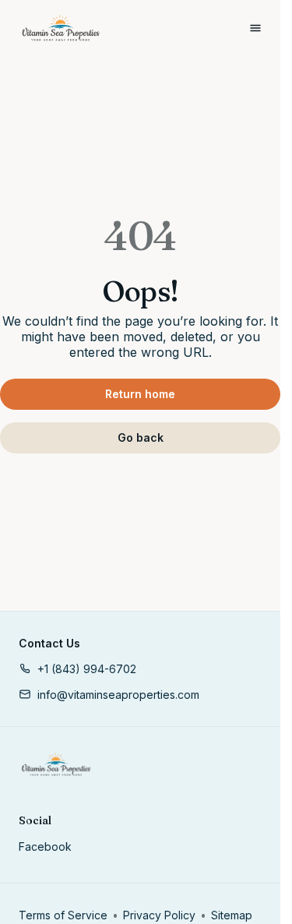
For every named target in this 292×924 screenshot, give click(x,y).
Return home (140, 393)
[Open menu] (255, 28)
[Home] (56, 764)
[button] (77, 668)
